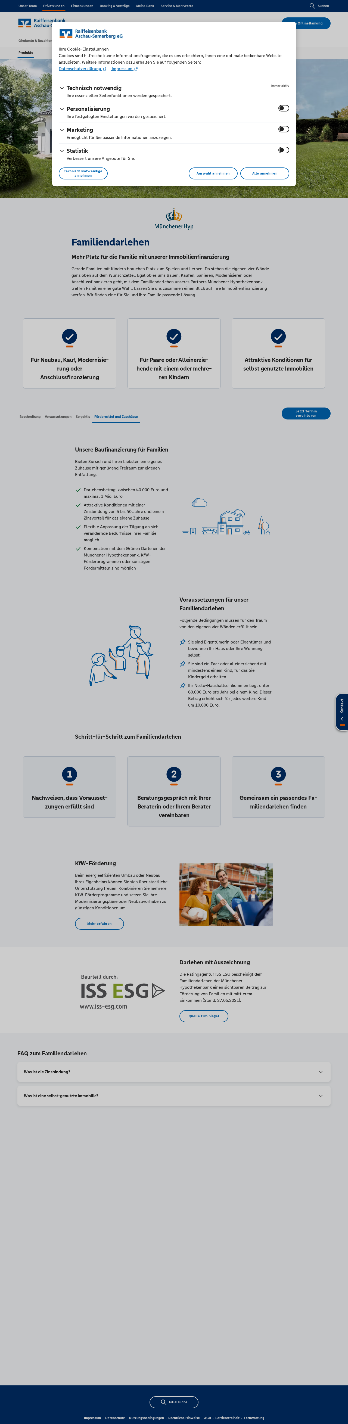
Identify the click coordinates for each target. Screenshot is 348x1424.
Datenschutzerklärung (80, 68)
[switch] (283, 108)
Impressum (122, 68)
